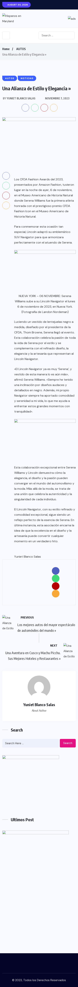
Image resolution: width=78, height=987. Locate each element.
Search (67, 743)
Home (5, 49)
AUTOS (21, 49)
